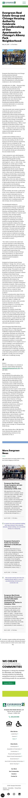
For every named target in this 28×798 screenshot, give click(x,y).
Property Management (14, 754)
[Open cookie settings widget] (3, 795)
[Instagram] (14, 794)
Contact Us (14, 776)
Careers (14, 736)
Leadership (14, 734)
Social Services (14, 759)
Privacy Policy (18, 788)
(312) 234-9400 (15, 717)
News (14, 739)
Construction (14, 751)
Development (14, 746)
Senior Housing (14, 764)
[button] (24, 2)
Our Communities (14, 771)
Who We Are (14, 731)
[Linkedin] (19, 794)
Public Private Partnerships (14, 756)
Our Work (14, 769)
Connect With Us (8, 683)
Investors (14, 774)
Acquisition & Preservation (14, 749)
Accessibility (10, 788)
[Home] (9, 2)
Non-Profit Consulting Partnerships (14, 761)
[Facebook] (8, 794)
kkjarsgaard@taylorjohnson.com (11, 368)
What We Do (14, 744)
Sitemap (5, 788)
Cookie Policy (6, 789)
